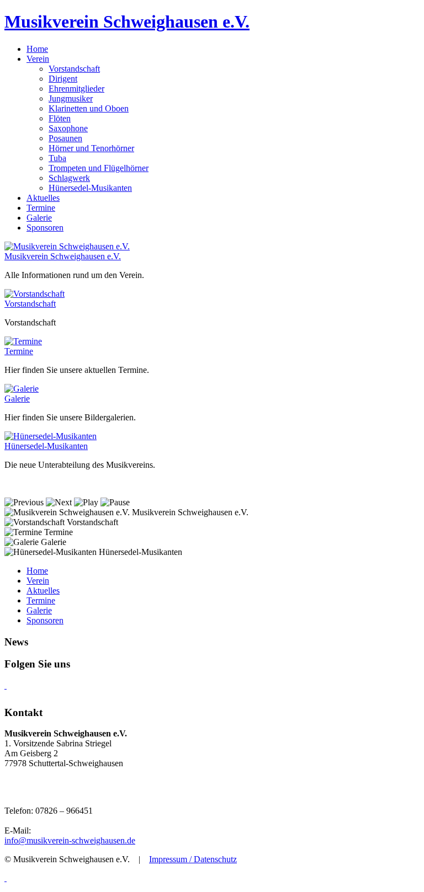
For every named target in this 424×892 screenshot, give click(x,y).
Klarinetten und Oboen (89, 108)
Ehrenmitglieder (76, 88)
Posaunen (65, 138)
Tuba (57, 158)
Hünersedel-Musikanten (90, 188)
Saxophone (68, 128)
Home (37, 570)
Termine (18, 351)
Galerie (17, 398)
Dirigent (63, 78)
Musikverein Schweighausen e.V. (127, 21)
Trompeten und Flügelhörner (99, 168)
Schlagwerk (69, 178)
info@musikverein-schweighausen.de (69, 840)
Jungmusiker (71, 98)
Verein (37, 580)
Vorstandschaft (74, 68)
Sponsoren (44, 620)
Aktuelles (43, 590)
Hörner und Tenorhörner (91, 148)
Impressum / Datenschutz (193, 859)
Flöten (60, 118)
